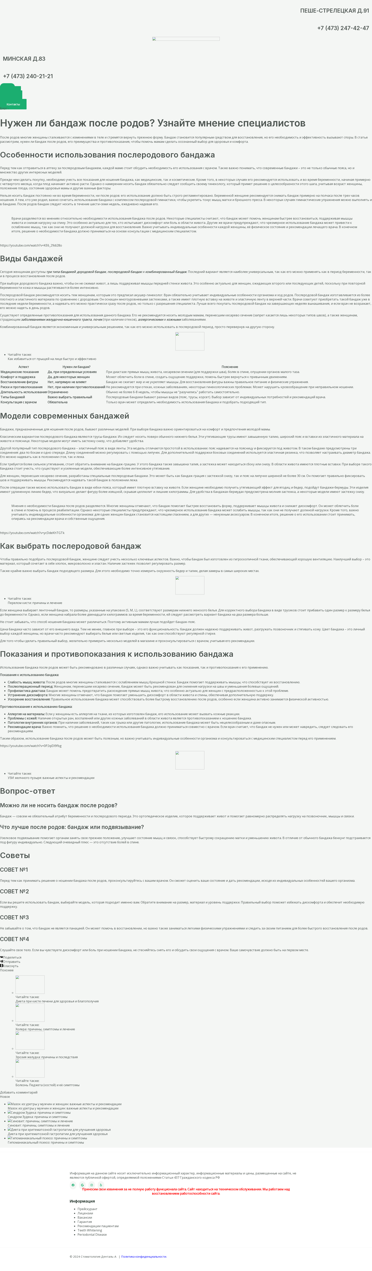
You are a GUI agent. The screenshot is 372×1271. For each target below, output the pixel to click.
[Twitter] (82, 1185)
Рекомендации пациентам (98, 1226)
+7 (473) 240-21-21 (28, 76)
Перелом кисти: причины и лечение (35, 603)
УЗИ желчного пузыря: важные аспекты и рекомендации (51, 778)
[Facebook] (73, 1185)
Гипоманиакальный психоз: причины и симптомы (46, 1142)
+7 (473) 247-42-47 (343, 28)
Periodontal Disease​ (92, 1234)
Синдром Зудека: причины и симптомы (37, 1117)
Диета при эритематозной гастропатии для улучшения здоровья (58, 1134)
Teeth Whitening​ (90, 1230)
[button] (13, 104)
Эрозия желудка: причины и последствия (47, 1057)
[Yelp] (101, 1185)
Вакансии (85, 1217)
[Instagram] (91, 1185)
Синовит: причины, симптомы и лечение (39, 1125)
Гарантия (85, 1222)
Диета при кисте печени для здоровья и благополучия (57, 1001)
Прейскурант (87, 1209)
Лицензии (85, 1213)
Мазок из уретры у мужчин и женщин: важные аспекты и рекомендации (63, 1108)
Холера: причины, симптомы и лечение (45, 1029)
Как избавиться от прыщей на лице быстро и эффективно (52, 359)
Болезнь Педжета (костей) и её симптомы (47, 1085)
